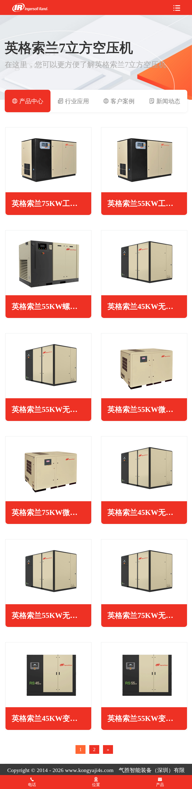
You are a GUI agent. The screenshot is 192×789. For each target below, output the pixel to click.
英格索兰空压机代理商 (30, 7)
